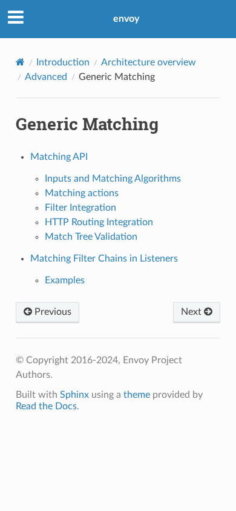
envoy (126, 19)
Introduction (63, 62)
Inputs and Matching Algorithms (113, 178)
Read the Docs (46, 406)
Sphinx (74, 395)
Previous (51, 312)
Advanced (46, 77)
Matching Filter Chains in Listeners (104, 258)
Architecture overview (148, 62)
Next (192, 312)
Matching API (59, 157)
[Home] (20, 62)
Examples (65, 280)
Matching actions (82, 193)
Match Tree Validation (91, 237)
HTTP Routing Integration (99, 222)
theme (136, 395)
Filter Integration (80, 208)
